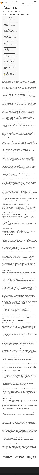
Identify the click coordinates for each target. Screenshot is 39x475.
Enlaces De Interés (7, 43)
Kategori (11, 1)
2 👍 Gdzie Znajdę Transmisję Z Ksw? (9, 74)
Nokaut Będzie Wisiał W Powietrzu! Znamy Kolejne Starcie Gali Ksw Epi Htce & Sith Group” (10, 67)
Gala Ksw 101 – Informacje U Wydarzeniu (10, 39)
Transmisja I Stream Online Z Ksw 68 (9, 19)
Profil (17, 1)
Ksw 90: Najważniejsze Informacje (9, 73)
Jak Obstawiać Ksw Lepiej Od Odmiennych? (10, 44)
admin (4, 11)
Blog (12, 3)
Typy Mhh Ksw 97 (6, 49)
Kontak (15, 3)
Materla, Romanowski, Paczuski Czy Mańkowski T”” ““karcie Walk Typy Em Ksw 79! (10, 31)
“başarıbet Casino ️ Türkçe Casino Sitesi (7, 457)
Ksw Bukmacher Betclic (7, 69)
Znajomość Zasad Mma (7, 45)
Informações (6, 75)
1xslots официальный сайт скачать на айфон (19, 457)
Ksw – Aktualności (6, 20)
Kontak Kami (34, 1)
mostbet (19, 119)
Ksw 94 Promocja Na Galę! (8, 29)
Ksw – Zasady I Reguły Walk (8, 50)
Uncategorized (17, 11)
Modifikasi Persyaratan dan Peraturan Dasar (28, 3)
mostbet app (21, 171)
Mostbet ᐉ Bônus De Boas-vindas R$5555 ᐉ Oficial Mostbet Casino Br (31, 457)
